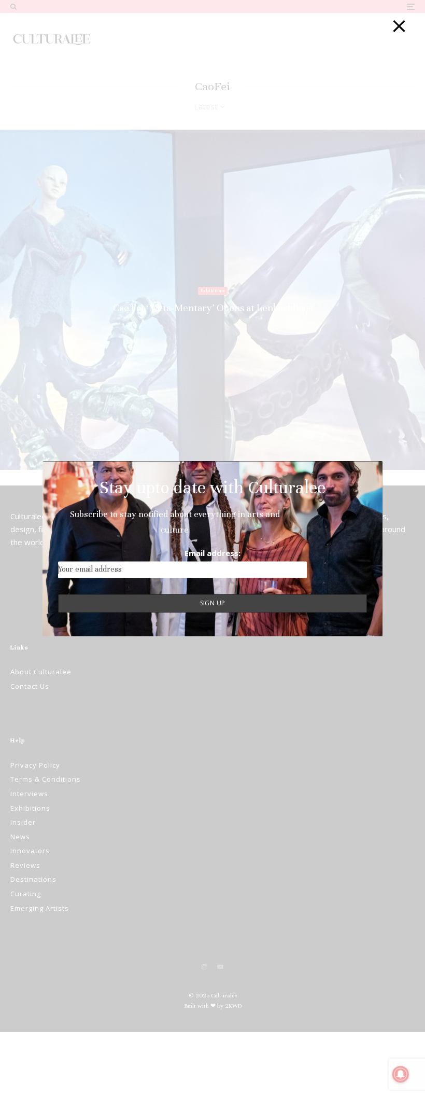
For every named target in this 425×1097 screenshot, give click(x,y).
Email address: (212, 553)
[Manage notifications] (400, 1074)
